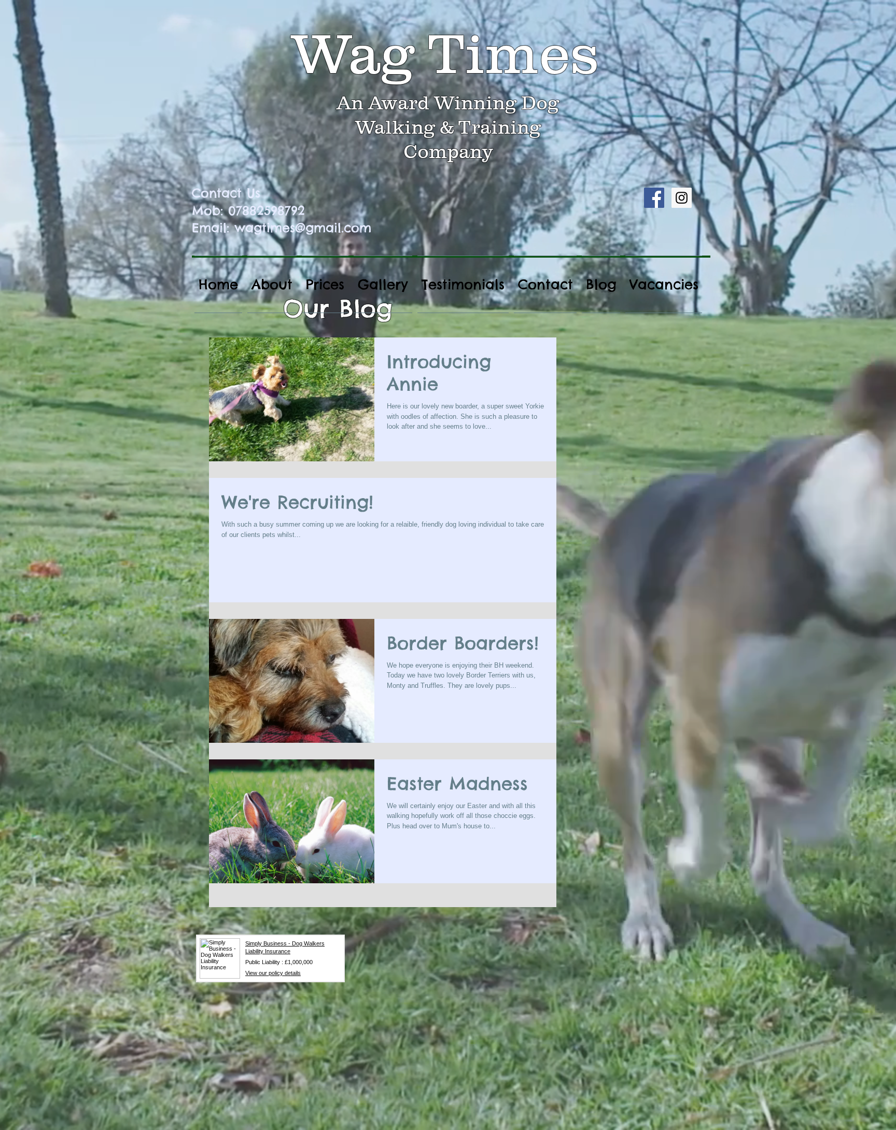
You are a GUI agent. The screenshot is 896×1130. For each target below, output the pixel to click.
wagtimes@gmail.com (302, 227)
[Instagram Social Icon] (681, 198)
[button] (325, 284)
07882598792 (266, 210)
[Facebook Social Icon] (654, 198)
